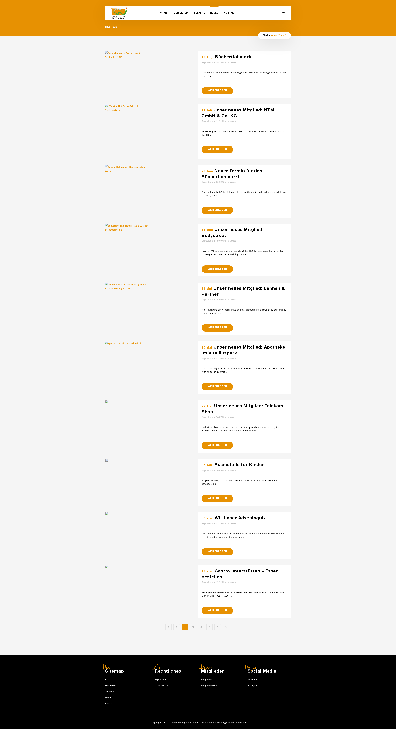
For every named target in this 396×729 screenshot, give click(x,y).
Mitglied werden (209, 685)
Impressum (160, 679)
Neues (232, 62)
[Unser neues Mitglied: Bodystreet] (151, 247)
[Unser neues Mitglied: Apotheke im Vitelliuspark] (151, 364)
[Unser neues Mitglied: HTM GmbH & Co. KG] (151, 131)
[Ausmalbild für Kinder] (151, 482)
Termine (109, 691)
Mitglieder (206, 679)
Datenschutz (161, 685)
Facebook (253, 679)
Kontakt (109, 703)
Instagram (253, 685)
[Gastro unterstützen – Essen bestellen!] (151, 588)
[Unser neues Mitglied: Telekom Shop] (151, 417)
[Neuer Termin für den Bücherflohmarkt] (151, 180)
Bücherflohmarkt (234, 57)
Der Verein (110, 685)
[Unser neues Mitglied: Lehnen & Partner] (151, 306)
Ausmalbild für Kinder (239, 465)
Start (265, 35)
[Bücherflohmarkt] (151, 74)
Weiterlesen (217, 91)
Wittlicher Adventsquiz (240, 518)
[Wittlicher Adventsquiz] (151, 535)
